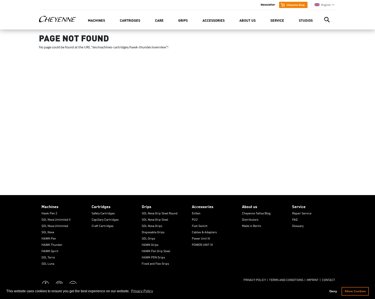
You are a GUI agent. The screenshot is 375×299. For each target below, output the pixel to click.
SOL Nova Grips (152, 225)
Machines (96, 20)
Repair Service (301, 212)
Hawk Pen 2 (49, 212)
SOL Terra (48, 256)
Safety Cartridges (103, 212)
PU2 (194, 218)
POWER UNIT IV (202, 244)
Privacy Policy (254, 279)
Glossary (298, 225)
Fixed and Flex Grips (155, 262)
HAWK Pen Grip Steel (156, 250)
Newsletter (268, 4)
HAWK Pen (48, 237)
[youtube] (72, 280)
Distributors (250, 218)
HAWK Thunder (51, 244)
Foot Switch (199, 225)
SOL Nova (47, 231)
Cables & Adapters (204, 231)
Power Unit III (201, 237)
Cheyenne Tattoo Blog (256, 212)
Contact (328, 279)
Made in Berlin (251, 225)
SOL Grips (148, 237)
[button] (324, 5)
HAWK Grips (150, 244)
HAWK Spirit (49, 250)
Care (159, 20)
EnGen (196, 212)
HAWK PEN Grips (153, 256)
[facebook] (45, 280)
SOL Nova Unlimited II (56, 218)
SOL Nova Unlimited (54, 225)
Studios (306, 20)
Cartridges (130, 20)
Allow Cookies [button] (355, 291)
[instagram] (59, 280)
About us (247, 20)
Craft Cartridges (102, 225)
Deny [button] (333, 291)
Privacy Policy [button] (142, 291)
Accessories (213, 20)
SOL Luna (47, 262)
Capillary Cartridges (105, 218)
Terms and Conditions (286, 279)
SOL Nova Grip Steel (155, 218)
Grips (183, 20)
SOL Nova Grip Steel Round (160, 212)
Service (277, 20)
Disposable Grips (153, 231)
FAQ (295, 218)
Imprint (313, 279)
